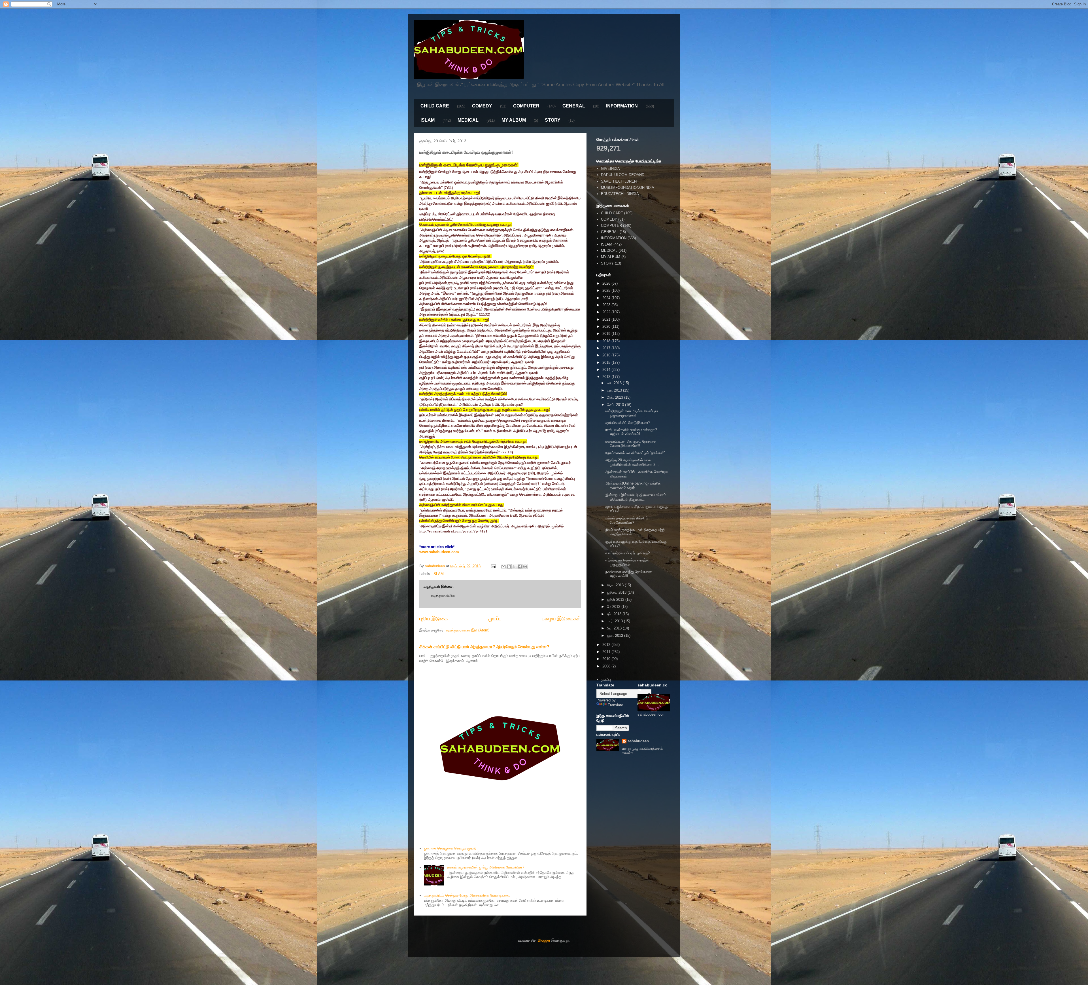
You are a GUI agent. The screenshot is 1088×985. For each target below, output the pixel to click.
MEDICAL (468, 120)
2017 (606, 348)
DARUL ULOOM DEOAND (622, 175)
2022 (606, 312)
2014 (606, 369)
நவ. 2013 (615, 390)
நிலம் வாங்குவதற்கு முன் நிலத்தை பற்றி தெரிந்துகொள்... (635, 532)
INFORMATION (622, 105)
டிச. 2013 (615, 383)
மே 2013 (614, 606)
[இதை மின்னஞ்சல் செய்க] (503, 566)
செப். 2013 (616, 405)
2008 (606, 666)
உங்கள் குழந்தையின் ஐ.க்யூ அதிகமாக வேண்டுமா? (485, 867)
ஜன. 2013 (615, 635)
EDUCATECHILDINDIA (620, 194)
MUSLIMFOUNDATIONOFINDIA (627, 187)
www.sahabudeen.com (439, 552)
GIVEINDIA (610, 168)
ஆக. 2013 (616, 585)
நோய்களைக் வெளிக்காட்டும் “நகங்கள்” (635, 453)
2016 (606, 355)
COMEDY (482, 105)
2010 (606, 659)
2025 (606, 290)
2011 (606, 652)
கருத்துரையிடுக (443, 595)
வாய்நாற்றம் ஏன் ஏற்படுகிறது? (627, 553)
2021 (606, 319)
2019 (606, 333)
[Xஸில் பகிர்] (514, 566)
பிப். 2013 (615, 628)
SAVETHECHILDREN (619, 181)
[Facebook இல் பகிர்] (519, 566)
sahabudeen (638, 741)
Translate (615, 705)
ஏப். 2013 (614, 614)
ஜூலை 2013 (617, 592)
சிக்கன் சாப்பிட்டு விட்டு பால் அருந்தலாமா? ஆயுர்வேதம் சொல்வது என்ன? (484, 646)
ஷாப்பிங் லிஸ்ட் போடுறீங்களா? (627, 422)
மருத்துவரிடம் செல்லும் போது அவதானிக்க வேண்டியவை (467, 895)
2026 (606, 283)
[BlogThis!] (509, 566)
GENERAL (573, 105)
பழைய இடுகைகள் (561, 619)
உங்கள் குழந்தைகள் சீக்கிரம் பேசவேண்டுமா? (626, 520)
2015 (606, 362)
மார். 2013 (615, 621)
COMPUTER (526, 105)
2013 (606, 377)
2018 (606, 341)
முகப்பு (495, 619)
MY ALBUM (514, 120)
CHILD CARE (434, 105)
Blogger (544, 940)
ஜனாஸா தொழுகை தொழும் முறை (450, 848)
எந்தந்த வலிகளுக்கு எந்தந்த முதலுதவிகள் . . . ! (627, 562)
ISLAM (427, 120)
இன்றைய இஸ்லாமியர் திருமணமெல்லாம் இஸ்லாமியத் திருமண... (635, 497)
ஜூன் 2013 (616, 599)
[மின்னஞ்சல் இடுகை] (493, 566)
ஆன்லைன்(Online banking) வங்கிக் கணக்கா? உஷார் (633, 485)
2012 (606, 644)
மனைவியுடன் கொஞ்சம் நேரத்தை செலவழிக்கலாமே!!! (630, 443)
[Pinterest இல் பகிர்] (525, 566)
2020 (606, 326)
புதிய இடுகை (433, 619)
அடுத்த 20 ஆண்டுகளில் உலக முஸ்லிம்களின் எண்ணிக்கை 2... (632, 462)
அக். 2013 (615, 397)
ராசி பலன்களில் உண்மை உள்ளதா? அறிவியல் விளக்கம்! (631, 432)
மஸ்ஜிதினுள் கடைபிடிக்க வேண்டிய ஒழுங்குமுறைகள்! (631, 413)
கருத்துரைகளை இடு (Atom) (467, 630)
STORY (552, 120)
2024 (606, 298)
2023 (606, 305)
